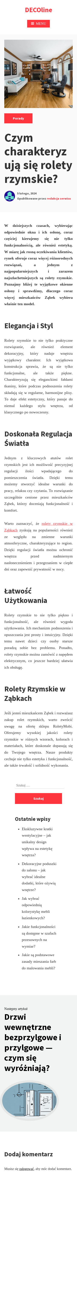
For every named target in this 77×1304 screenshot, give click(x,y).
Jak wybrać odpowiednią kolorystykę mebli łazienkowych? (36, 908)
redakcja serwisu (59, 198)
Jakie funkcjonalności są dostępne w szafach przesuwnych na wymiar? (39, 936)
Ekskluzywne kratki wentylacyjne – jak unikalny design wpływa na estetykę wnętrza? (37, 842)
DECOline (38, 10)
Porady (18, 118)
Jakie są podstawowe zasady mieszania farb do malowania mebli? (39, 961)
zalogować (26, 1169)
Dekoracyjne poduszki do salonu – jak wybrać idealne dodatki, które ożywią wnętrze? (39, 877)
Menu (41, 23)
